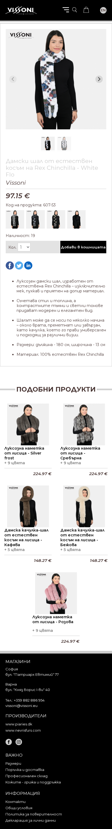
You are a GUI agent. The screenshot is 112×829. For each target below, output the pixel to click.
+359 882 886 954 (29, 700)
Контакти (15, 802)
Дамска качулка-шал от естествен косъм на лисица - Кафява (26, 537)
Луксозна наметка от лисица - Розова (52, 619)
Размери (13, 763)
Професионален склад (26, 776)
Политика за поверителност (33, 814)
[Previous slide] (13, 79)
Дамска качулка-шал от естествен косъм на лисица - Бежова (82, 537)
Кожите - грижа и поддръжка (33, 782)
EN (103, 10)
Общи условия (18, 808)
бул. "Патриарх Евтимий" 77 (32, 674)
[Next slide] (99, 79)
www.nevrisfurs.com (23, 730)
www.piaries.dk (18, 724)
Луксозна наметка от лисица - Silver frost (24, 453)
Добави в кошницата (83, 247)
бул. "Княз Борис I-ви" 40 (27, 689)
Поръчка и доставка (24, 770)
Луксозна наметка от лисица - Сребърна (80, 453)
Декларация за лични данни (30, 820)
